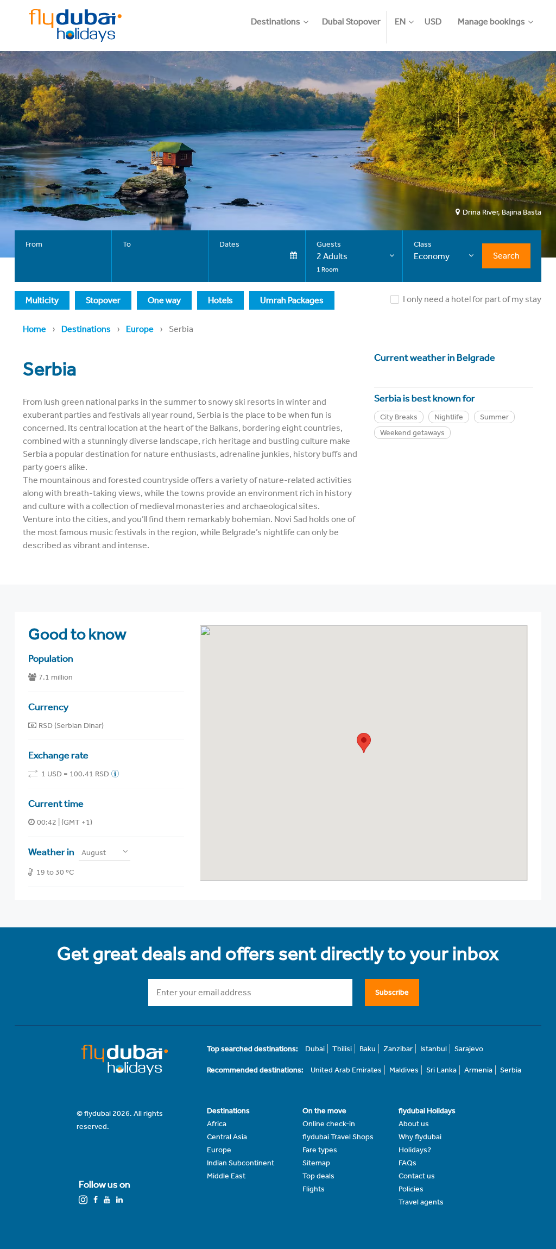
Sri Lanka (441, 1070)
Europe (140, 329)
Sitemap (316, 1163)
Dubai (315, 1048)
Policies (411, 1189)
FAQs (407, 1163)
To (127, 244)
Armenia (478, 1070)
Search (506, 255)
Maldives (404, 1070)
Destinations (86, 329)
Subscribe (392, 992)
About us (414, 1123)
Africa (216, 1123)
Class (423, 244)
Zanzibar (398, 1048)
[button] (284, 16)
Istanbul (433, 1048)
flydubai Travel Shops (338, 1136)
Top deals (318, 1176)
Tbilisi (342, 1048)
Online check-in (328, 1123)
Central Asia (227, 1136)
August (93, 852)
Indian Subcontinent (240, 1163)
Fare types (319, 1149)
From (34, 244)
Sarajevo (468, 1048)
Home (34, 329)
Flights (313, 1189)
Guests (329, 244)
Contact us (417, 1176)
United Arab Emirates (346, 1070)
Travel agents (421, 1202)
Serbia (510, 1070)
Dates (229, 244)
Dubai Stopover (351, 21)
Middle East (226, 1176)
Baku (367, 1048)
